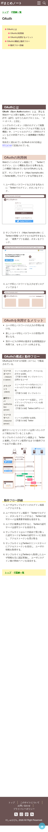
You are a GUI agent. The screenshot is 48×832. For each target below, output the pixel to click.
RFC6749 (7, 145)
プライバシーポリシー (24, 808)
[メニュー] (39, 3)
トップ (11, 802)
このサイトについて (29, 802)
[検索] (44, 3)
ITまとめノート (11, 3)
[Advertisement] (24, 78)
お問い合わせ (24, 805)
